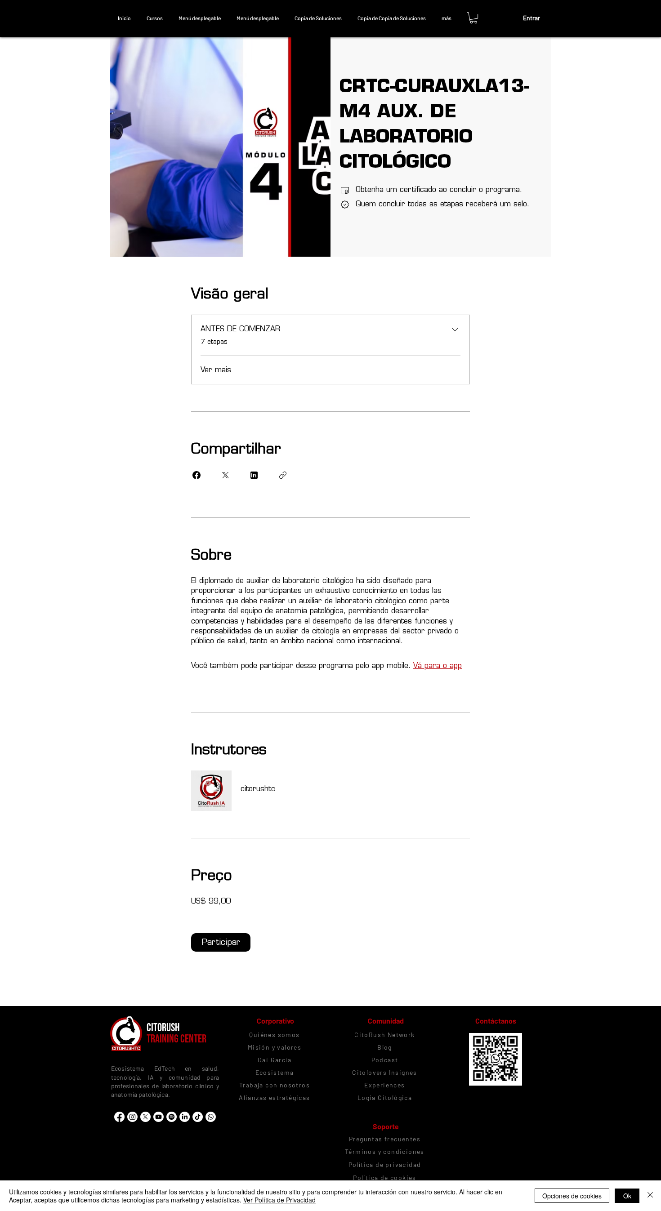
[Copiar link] (282, 475)
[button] (154, 18)
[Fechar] (650, 1196)
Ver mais (216, 369)
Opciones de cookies (572, 1195)
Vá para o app (437, 665)
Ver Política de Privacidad (279, 1199)
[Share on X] (225, 475)
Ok (627, 1195)
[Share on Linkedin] (254, 475)
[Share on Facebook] (196, 475)
